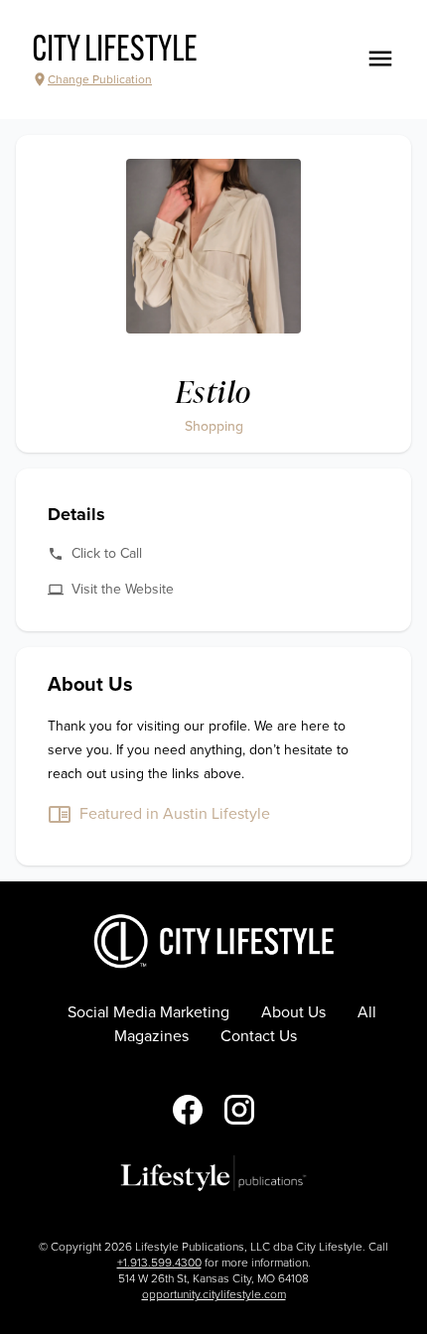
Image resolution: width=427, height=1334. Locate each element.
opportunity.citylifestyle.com (214, 1294)
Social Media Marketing (148, 1012)
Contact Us (258, 1036)
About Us (293, 1012)
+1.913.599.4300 (159, 1262)
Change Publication (100, 79)
